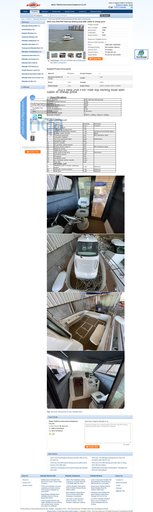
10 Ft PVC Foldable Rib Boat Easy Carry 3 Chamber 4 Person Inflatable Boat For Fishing (100, 501)
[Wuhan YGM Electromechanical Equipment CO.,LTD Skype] (50, 434)
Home (25, 11)
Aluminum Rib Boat (28, 37)
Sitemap (118, 488)
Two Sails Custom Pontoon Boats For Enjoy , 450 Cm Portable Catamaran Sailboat (75, 500)
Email (131, 5)
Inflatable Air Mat (27, 81)
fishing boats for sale (64, 412)
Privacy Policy (25, 509)
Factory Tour (56, 11)
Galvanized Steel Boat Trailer (31, 74)
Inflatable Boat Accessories (31, 77)
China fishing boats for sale (39, 509)
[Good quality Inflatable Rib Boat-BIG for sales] (41, 149)
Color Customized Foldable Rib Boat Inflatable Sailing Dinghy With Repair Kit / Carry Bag (101, 481)
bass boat (54, 412)
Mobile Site (121, 491)
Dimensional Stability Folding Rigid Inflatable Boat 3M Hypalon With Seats (100, 488)
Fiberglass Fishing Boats (40, 19)
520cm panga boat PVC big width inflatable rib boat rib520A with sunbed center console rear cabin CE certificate (51, 503)
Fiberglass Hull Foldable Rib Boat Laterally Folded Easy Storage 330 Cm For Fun (100, 494)
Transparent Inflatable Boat (31, 48)
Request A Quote (122, 5)
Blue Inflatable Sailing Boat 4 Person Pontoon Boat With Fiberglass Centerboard (75, 494)
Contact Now (96, 59)
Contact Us (82, 11)
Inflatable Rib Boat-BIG (29, 26)
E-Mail (118, 485)
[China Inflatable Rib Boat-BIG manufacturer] (35, 5)
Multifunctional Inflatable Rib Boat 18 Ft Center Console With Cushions (51, 481)
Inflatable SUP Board (29, 66)
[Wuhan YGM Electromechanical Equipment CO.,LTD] (132, 7)
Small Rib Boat (27, 29)
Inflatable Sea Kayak (29, 59)
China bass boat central (65, 511)
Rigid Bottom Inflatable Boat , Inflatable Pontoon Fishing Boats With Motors (50, 496)
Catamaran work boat (29, 55)
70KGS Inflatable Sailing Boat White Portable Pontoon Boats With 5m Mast (76, 488)
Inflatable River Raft (28, 63)
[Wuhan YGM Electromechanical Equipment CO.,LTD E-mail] (53, 434)
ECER (106, 509)
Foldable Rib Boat (28, 33)
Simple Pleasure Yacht (29, 70)
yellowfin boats (77, 412)
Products (35, 11)
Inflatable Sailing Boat (29, 41)
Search (106, 15)
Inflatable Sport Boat (29, 44)
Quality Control (69, 11)
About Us (45, 11)
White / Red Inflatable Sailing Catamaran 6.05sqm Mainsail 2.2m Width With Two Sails (75, 481)
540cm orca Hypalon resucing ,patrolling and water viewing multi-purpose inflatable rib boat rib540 (51, 488)
